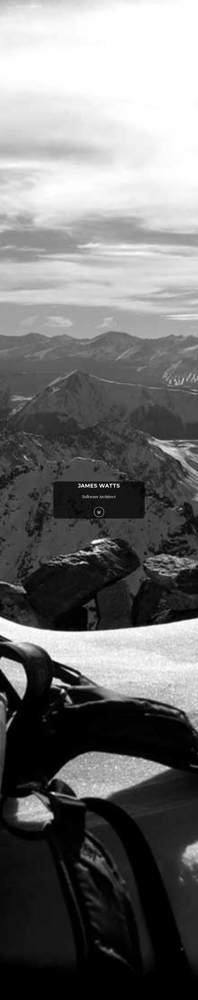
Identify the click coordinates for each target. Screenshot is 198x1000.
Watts (31, 6)
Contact (173, 6)
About (160, 6)
